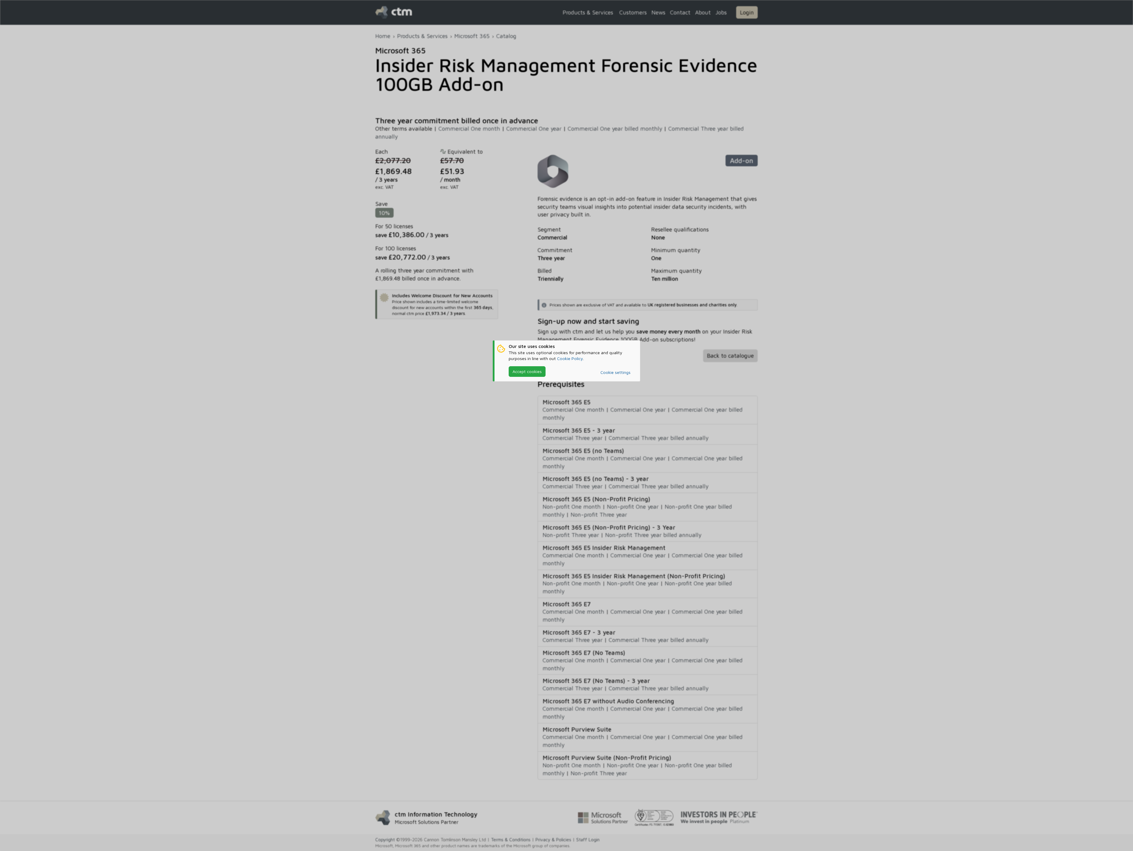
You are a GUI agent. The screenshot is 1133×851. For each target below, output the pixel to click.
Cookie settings (615, 372)
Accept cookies (527, 371)
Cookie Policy (570, 358)
